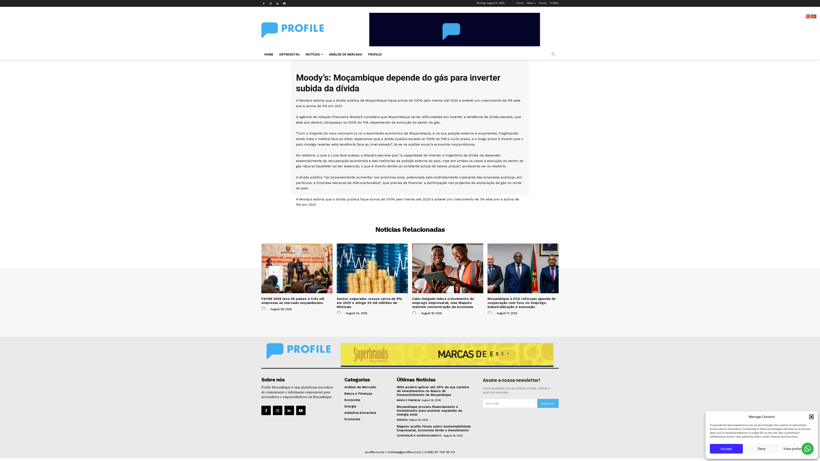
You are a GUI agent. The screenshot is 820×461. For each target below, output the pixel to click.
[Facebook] (263, 3)
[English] (808, 16)
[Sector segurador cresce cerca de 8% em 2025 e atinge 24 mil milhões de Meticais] (372, 268)
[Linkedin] (277, 3)
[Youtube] (284, 3)
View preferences (797, 449)
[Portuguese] (814, 16)
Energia (402, 419)
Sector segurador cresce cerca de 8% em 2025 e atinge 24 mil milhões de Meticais (369, 303)
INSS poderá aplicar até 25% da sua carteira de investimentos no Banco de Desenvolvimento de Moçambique (433, 391)
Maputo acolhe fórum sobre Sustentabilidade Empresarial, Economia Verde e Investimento (434, 428)
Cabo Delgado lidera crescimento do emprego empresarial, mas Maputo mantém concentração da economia (443, 303)
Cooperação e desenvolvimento (419, 435)
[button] (811, 417)
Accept (726, 449)
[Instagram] (270, 3)
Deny (762, 449)
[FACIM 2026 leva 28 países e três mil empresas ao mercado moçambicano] (296, 268)
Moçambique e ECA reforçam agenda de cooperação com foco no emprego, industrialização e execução (522, 303)
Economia (410, 213)
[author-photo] (264, 308)
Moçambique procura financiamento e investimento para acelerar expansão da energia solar (429, 410)
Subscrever (548, 403)
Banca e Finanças (408, 400)
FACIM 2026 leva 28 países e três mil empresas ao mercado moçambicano (292, 301)
